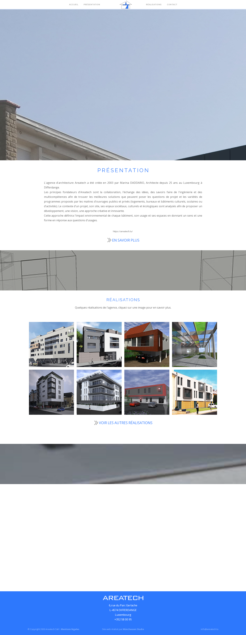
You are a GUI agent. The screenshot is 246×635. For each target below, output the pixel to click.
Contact (172, 5)
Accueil (73, 5)
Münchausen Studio (133, 629)
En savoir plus (125, 240)
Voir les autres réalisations (125, 422)
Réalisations (154, 5)
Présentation (92, 5)
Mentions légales (70, 629)
